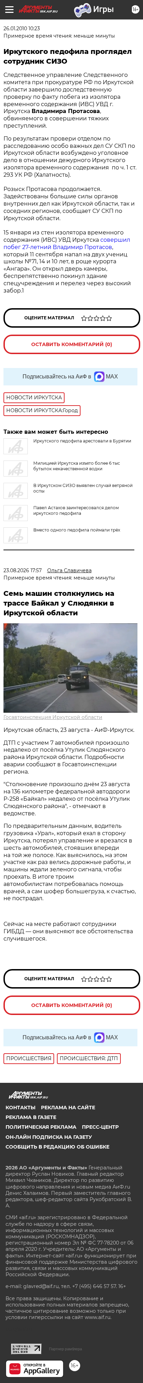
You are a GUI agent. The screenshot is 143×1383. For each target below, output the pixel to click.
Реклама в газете (31, 1117)
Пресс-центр (100, 1127)
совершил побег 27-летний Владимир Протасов (66, 243)
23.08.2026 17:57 (22, 570)
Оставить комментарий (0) (71, 344)
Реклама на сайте (68, 1107)
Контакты (20, 1107)
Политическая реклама (41, 1127)
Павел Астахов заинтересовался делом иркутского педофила (76, 510)
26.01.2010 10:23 (21, 28)
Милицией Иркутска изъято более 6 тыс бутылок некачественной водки (76, 466)
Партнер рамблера (65, 1349)
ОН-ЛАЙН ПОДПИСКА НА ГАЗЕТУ (49, 1137)
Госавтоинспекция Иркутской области (52, 717)
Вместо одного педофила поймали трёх (76, 530)
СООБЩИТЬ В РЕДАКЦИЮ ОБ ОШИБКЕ (57, 1147)
